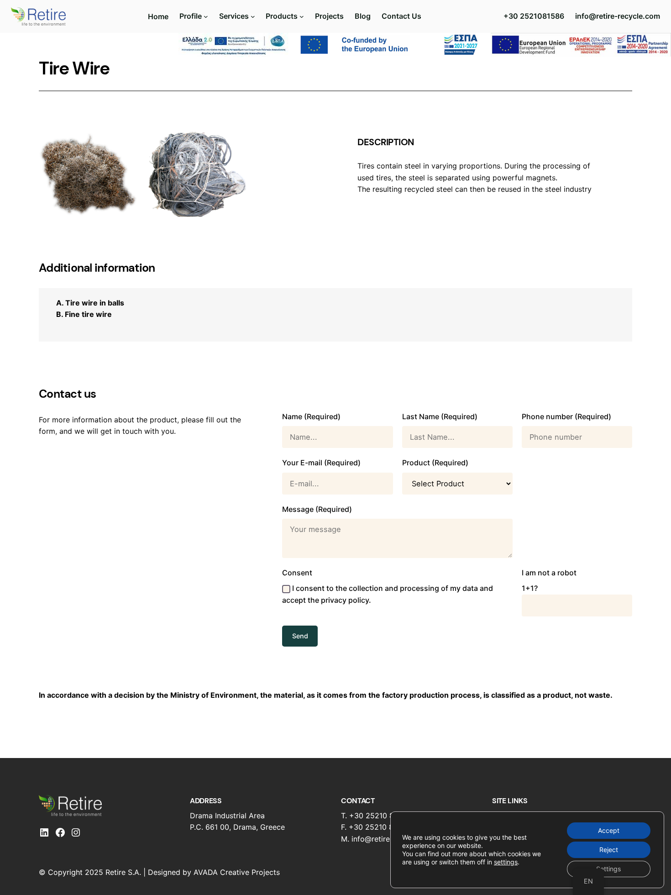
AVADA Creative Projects (237, 872)
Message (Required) (317, 509)
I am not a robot (549, 580)
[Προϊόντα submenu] (301, 16)
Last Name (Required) (439, 416)
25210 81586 (388, 815)
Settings (608, 869)
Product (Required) (435, 462)
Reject (608, 849)
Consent (387, 586)
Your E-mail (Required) (321, 462)
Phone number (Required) (566, 416)
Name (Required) (311, 416)
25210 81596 (387, 827)
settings (506, 862)
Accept (608, 830)
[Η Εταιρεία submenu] (206, 16)
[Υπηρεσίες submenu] (253, 16)
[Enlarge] (125, 143)
